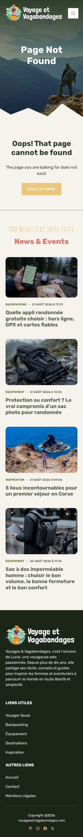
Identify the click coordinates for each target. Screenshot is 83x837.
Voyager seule (18, 715)
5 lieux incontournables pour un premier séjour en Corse (41, 491)
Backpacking (16, 304)
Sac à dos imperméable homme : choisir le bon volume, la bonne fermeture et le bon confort (40, 578)
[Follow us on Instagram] (38, 828)
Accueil (12, 777)
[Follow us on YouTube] (30, 828)
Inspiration (15, 479)
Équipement (15, 392)
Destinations (16, 743)
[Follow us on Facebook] (45, 828)
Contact (12, 786)
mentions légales (21, 796)
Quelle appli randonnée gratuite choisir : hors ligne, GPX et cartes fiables (40, 318)
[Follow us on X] (52, 828)
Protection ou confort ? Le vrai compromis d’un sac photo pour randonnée (38, 406)
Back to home (41, 189)
